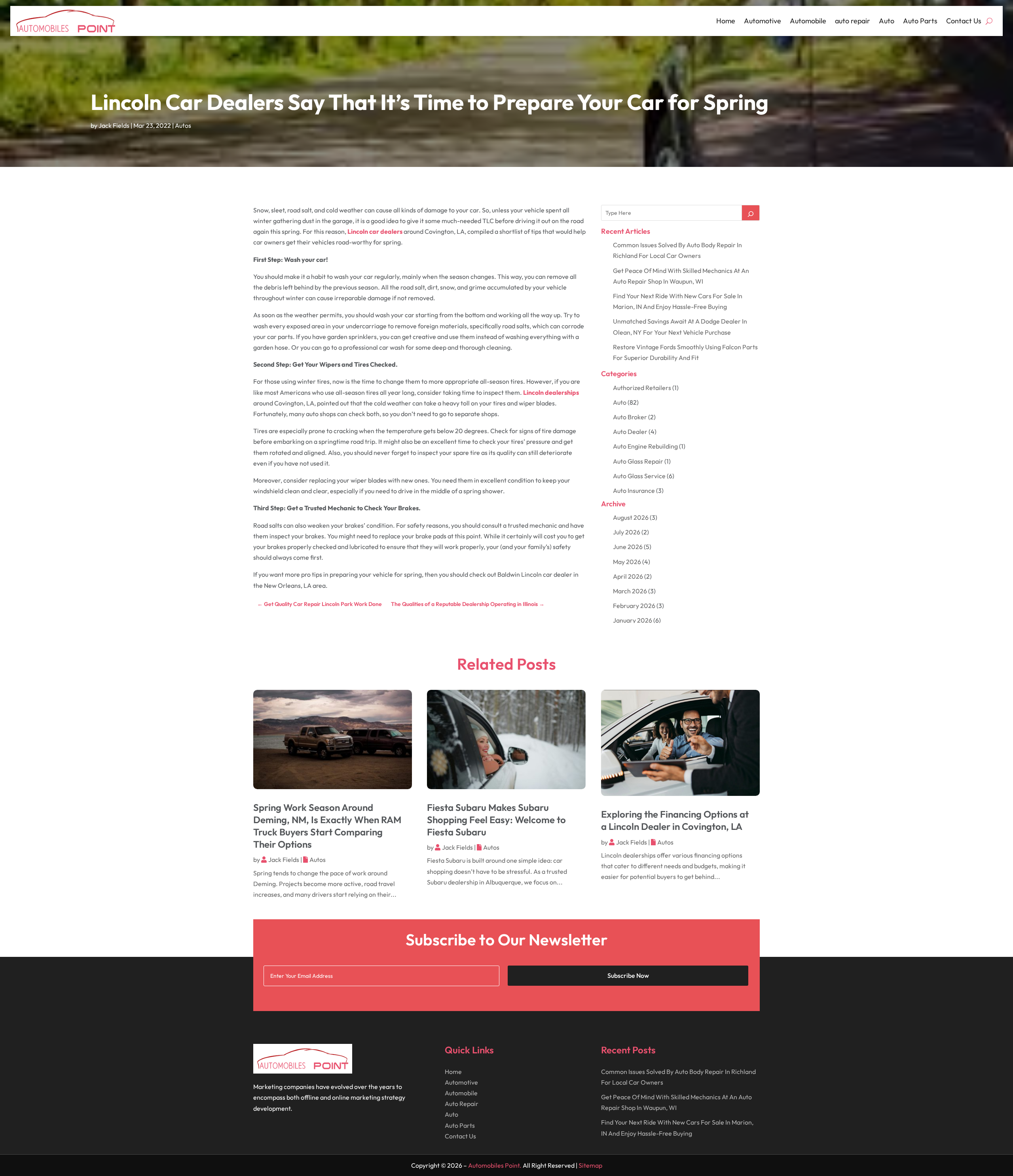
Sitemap (590, 1165)
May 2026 (627, 562)
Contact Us (963, 20)
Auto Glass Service (639, 476)
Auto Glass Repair (638, 461)
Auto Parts (920, 20)
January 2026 (632, 620)
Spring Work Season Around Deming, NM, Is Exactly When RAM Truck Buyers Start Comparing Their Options (327, 825)
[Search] (751, 213)
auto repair (852, 20)
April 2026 (628, 576)
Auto (886, 20)
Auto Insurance (634, 490)
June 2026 (628, 547)
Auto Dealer (630, 432)
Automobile (808, 20)
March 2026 (630, 591)
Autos (183, 125)
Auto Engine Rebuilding (645, 446)
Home (725, 20)
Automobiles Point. (495, 1165)
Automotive (762, 20)
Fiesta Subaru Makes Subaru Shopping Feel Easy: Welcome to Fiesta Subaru (496, 819)
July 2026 (626, 532)
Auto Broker (630, 417)
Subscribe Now (628, 975)
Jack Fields (114, 125)
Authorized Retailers (642, 388)
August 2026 (631, 517)
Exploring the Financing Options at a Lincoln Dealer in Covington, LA (675, 820)
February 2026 (634, 606)
